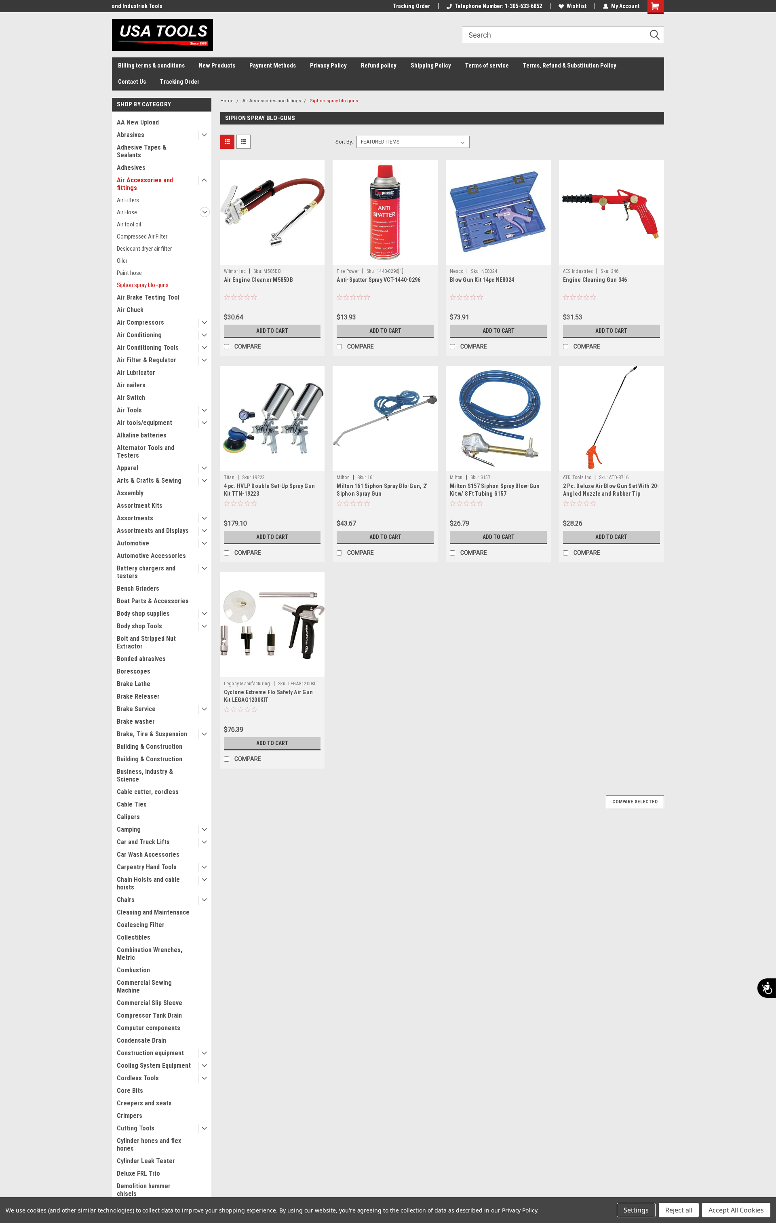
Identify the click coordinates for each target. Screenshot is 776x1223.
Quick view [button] (272, 259)
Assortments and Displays (153, 530)
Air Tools (129, 410)
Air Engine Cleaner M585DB (258, 280)
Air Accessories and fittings (145, 184)
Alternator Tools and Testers (145, 451)
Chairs (126, 900)
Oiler (122, 260)
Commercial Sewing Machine (144, 986)
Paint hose (129, 273)
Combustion (133, 970)
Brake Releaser (138, 696)
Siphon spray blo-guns (143, 285)
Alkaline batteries (142, 435)
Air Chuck (130, 310)
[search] (563, 34)
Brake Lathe (133, 684)
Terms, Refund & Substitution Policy (569, 65)
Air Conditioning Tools (148, 347)
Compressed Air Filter (142, 236)
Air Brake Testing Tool (148, 297)
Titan (229, 477)
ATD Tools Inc (577, 477)
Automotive (133, 543)
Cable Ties (132, 804)
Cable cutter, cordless (148, 792)
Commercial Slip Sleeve (149, 1003)
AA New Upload (138, 122)
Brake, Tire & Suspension (152, 734)
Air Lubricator (136, 372)
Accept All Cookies (736, 1210)
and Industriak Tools (137, 6)
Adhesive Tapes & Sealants (142, 151)
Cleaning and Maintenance (153, 912)
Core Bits (130, 1090)
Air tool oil (129, 224)
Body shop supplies (143, 613)
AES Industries (578, 271)
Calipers (128, 817)
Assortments (135, 518)
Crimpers (129, 1115)
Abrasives (130, 135)
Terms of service (487, 65)
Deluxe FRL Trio (138, 1173)
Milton (343, 477)
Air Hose (127, 212)
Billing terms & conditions (151, 65)
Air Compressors (140, 322)
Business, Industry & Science (145, 775)
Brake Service (136, 709)
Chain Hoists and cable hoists (148, 883)
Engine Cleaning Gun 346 (595, 280)
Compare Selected (635, 802)
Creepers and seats (144, 1103)
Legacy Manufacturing (247, 683)
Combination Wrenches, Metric (149, 953)
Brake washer (136, 721)
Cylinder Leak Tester (146, 1161)
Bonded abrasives (141, 659)
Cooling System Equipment (154, 1065)
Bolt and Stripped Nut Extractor (146, 642)
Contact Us (132, 81)
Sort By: (344, 142)
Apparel (127, 468)
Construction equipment (150, 1053)
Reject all (678, 1210)
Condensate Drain (141, 1040)
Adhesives (131, 167)
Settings (636, 1210)
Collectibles (133, 937)
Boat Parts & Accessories (153, 601)
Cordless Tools (138, 1078)
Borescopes (133, 671)
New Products (217, 65)
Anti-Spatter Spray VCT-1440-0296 (378, 280)
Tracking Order (411, 6)
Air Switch (131, 397)
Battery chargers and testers (146, 572)
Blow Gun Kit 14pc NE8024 (482, 280)
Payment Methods (272, 65)
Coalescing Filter (140, 925)
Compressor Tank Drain (149, 1015)
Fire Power (348, 271)
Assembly (130, 493)
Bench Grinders (138, 588)
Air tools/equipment (144, 423)
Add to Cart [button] (272, 330)
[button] (658, 35)
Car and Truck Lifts (143, 842)
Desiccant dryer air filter (144, 248)
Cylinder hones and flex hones (149, 1144)
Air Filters (128, 200)
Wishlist (576, 6)
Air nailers (131, 385)
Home (227, 101)
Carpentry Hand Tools (147, 867)
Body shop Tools (139, 626)
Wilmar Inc (235, 271)
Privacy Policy (328, 65)
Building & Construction (149, 746)
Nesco (456, 271)
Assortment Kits (139, 505)
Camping (129, 829)
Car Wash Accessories (148, 854)
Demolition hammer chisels (144, 1190)
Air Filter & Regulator (146, 360)
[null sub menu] (202, 135)
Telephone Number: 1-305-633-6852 (498, 6)
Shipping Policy (431, 65)
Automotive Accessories (151, 556)
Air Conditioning (139, 335)
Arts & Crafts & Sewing (149, 480)
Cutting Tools (135, 1128)
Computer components (148, 1028)
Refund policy (378, 65)
